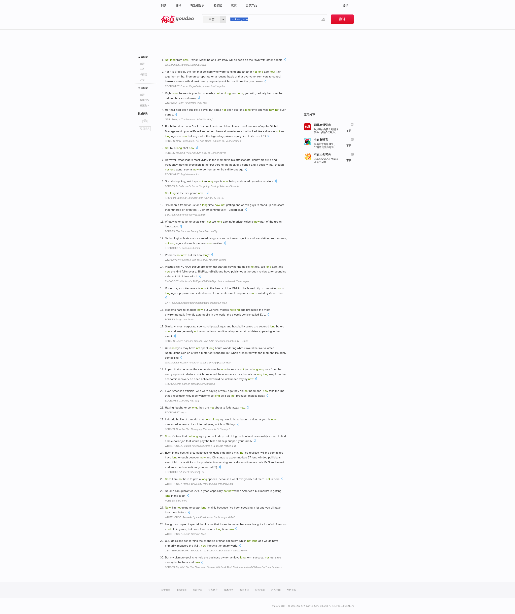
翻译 (178, 5)
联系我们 (260, 589)
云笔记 (217, 5)
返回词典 (145, 128)
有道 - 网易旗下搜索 (177, 19)
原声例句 (143, 88)
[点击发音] (285, 60)
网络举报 (291, 589)
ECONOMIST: (195, 86)
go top (144, 121)
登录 (345, 5)
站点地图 (276, 589)
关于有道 (166, 589)
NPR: (189, 119)
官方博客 (213, 589)
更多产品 (251, 5)
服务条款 (306, 606)
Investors (181, 589)
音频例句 (144, 100)
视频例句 (144, 105)
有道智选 (197, 589)
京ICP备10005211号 (343, 606)
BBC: (195, 198)
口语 (142, 69)
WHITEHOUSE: (200, 446)
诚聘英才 (244, 589)
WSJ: (185, 64)
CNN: (196, 302)
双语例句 (143, 57)
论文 (142, 79)
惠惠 (234, 5)
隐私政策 (295, 606)
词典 (164, 5)
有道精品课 (197, 5)
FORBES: (203, 141)
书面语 (143, 74)
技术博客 (229, 589)
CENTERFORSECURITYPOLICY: (206, 550)
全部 (142, 63)
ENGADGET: (207, 281)
